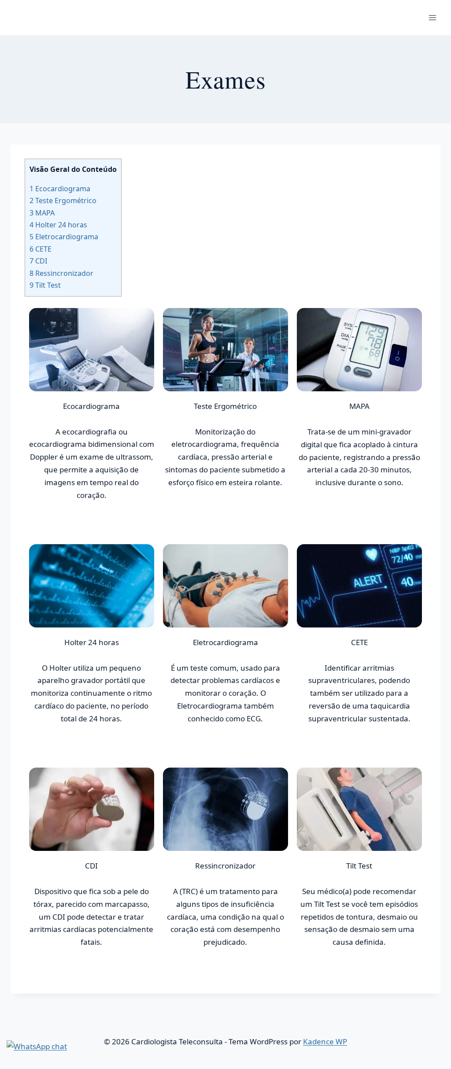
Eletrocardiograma (64, 236)
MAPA (42, 213)
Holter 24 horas (58, 225)
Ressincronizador (61, 273)
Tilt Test (45, 285)
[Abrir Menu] (432, 17)
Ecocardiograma (60, 188)
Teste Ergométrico (63, 200)
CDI (38, 261)
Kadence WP (325, 1041)
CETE (41, 249)
